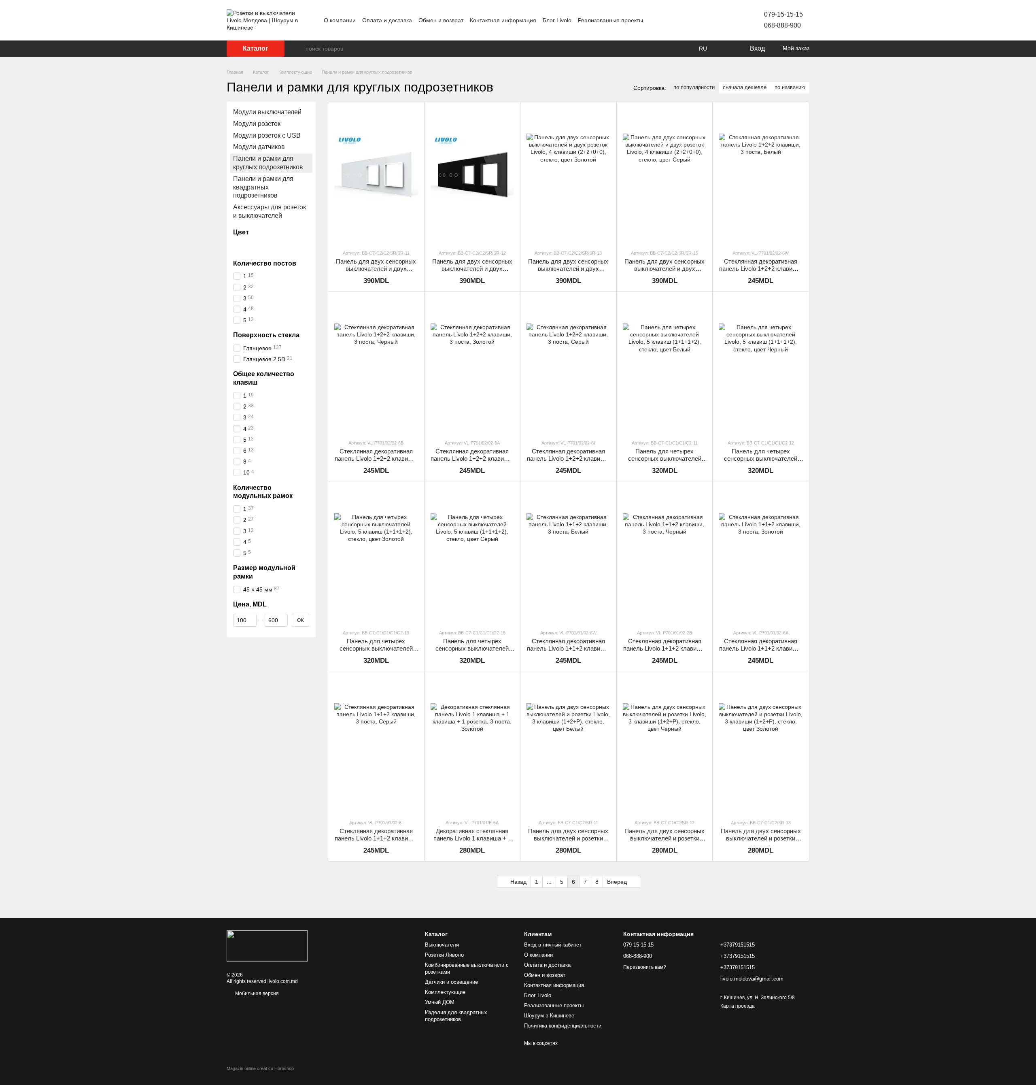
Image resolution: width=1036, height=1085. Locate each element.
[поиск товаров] (299, 48)
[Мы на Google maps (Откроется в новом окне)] (725, 20)
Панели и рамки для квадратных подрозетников (263, 187)
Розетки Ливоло (444, 955)
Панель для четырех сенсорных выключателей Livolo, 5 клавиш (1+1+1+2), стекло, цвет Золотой (376, 652)
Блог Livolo (557, 20)
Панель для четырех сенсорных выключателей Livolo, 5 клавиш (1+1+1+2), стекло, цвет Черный (760, 462)
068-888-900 (782, 25)
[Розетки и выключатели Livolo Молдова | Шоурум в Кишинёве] (267, 946)
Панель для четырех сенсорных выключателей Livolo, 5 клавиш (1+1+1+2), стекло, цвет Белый (665, 462)
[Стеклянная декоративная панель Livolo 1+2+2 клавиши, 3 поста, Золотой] (472, 365)
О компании (340, 20)
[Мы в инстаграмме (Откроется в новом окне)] (706, 20)
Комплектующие (445, 992)
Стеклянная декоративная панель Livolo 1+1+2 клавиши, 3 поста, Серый (376, 838)
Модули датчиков (259, 146)
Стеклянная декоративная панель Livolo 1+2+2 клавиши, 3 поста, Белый (760, 268)
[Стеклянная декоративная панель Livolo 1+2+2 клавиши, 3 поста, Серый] (568, 365)
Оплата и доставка (387, 20)
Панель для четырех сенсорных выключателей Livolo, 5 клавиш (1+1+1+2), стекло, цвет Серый (472, 652)
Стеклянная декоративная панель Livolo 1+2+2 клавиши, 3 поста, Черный (376, 458)
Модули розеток (256, 123)
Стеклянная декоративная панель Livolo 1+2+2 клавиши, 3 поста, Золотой (472, 458)
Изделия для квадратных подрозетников (456, 1015)
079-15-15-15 (783, 14)
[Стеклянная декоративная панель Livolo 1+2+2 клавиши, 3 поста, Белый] (760, 175)
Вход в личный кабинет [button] (553, 945)
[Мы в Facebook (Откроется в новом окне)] (696, 20)
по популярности (694, 87)
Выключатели (442, 945)
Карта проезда (737, 1006)
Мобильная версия (256, 993)
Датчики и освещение (451, 982)
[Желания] (726, 49)
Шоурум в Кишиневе (549, 1016)
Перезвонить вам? (644, 967)
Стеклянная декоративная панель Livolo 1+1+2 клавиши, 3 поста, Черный (664, 648)
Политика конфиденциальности (562, 1026)
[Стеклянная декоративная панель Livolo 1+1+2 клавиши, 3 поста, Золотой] (760, 554)
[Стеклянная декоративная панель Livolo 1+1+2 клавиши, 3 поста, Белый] (568, 554)
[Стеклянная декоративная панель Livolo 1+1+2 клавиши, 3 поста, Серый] (376, 744)
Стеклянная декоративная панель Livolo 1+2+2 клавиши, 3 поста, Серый (568, 458)
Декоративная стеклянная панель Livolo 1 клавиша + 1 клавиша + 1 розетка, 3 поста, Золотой (472, 842)
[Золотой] (259, 246)
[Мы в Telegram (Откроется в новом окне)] (715, 20)
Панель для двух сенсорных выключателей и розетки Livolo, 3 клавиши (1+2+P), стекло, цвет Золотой (761, 842)
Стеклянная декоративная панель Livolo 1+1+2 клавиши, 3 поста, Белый (568, 648)
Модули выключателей (267, 111)
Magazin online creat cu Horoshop (260, 1068)
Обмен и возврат (440, 20)
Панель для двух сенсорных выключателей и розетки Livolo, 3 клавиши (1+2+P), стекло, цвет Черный (664, 842)
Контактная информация (503, 20)
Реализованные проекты (610, 20)
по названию (790, 87)
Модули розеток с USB (267, 135)
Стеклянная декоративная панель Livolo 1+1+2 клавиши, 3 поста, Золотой (760, 648)
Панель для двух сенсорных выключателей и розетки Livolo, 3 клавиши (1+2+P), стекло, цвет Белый (568, 842)
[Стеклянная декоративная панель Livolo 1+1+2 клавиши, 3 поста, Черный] (665, 554)
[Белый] (238, 246)
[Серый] (269, 246)
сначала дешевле (744, 87)
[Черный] (248, 246)
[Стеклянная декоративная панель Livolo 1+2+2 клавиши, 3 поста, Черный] (376, 365)
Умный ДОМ (439, 1002)
